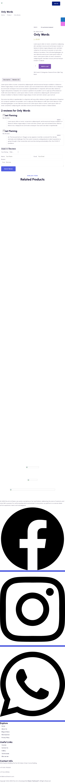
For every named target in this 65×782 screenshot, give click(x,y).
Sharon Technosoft (33, 781)
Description (6, 79)
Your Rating (4, 152)
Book (35, 74)
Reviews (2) (16, 79)
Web (58, 72)
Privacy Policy (5, 737)
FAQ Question (6, 734)
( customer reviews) (47, 27)
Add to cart (45, 66)
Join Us (56, 3)
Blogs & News (6, 732)
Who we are (5, 756)
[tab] (7, 79)
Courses (4, 745)
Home (3, 15)
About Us (4, 729)
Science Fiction (52, 72)
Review (3, 159)
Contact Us (5, 748)
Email (35, 156)
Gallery (4, 750)
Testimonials (5, 753)
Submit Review (8, 169)
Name (3, 156)
